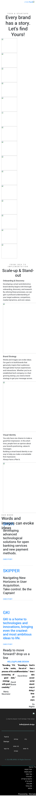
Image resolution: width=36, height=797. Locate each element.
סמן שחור (29, 786)
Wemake (32, 794)
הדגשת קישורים (26, 779)
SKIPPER (11, 571)
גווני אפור (29, 774)
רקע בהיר (29, 776)
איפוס (30, 788)
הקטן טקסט (28, 772)
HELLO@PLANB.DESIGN (18, 661)
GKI (6, 613)
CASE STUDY (7, 559)
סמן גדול (29, 783)
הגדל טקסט (28, 769)
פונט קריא (28, 781)
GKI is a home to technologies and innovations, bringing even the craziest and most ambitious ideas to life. (18, 628)
